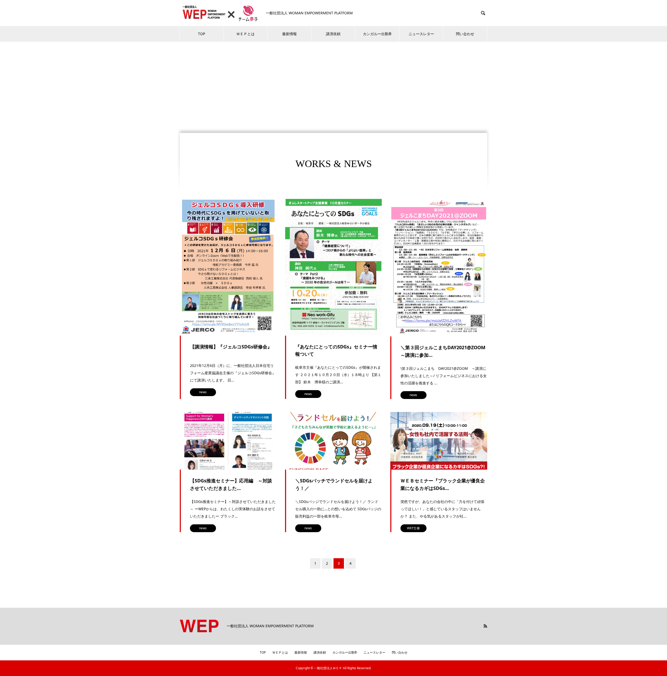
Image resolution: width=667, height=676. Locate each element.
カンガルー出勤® (377, 33)
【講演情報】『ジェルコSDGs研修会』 (231, 346)
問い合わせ (465, 33)
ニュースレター (421, 33)
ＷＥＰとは (245, 33)
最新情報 (289, 33)
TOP (201, 33)
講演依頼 (333, 33)
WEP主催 (413, 528)
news (203, 392)
